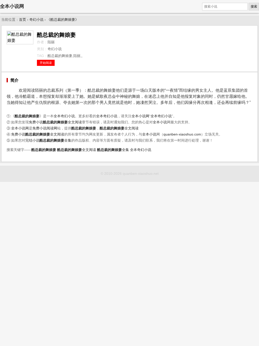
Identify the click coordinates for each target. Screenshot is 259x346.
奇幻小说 (36, 20)
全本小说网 (12, 6)
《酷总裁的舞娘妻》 (63, 20)
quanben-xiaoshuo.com (182, 134)
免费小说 (36, 122)
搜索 (254, 6)
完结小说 (32, 140)
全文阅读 (62, 122)
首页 (22, 20)
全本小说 (160, 122)
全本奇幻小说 (64, 116)
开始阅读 (46, 62)
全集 (55, 140)
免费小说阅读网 (44, 128)
